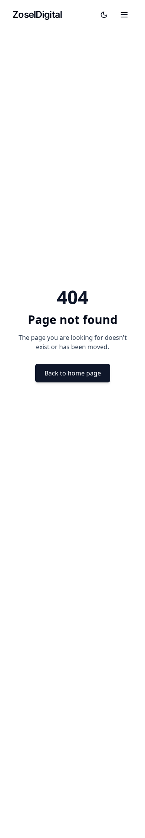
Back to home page (72, 373)
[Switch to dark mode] (104, 14)
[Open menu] (124, 14)
